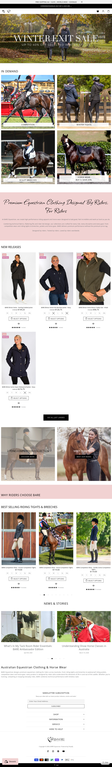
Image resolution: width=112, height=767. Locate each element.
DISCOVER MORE (28, 457)
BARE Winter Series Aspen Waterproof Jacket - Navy (18, 387)
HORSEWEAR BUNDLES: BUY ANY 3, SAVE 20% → (56, 6)
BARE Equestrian (9, 11)
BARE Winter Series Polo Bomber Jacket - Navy (56, 307)
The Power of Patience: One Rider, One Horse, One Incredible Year (28, 647)
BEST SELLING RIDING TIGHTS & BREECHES (29, 506)
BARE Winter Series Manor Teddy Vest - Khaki (93, 307)
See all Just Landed (56, 417)
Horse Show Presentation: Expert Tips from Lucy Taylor (84, 647)
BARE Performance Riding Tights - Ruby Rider (93, 568)
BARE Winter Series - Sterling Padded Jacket (19, 307)
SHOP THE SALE (56, 40)
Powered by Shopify (67, 746)
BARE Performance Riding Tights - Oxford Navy (19, 568)
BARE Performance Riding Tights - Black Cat (56, 568)
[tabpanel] (56, 38)
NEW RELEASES (11, 246)
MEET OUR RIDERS (84, 457)
